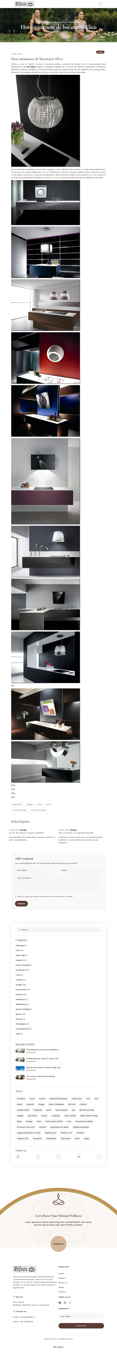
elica (39, 804)
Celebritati (20, 970)
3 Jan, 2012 (16, 54)
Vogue (86, 1139)
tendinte (80, 1133)
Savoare (19, 1019)
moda (19, 1121)
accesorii (21, 1099)
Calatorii (19, 960)
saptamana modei (81, 1127)
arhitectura (77, 1099)
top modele (51, 1139)
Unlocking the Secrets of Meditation (42, 1050)
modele (29, 1121)
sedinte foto (66, 1133)
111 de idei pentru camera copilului (26, 832)
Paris (39, 1121)
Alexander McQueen (58, 1099)
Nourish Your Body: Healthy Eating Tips (43, 1067)
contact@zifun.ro (27, 1317)
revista (42, 1127)
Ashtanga (20, 945)
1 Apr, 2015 (14, 830)
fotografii (37, 1110)
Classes (61, 1278)
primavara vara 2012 (26, 1127)
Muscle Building (23, 1009)
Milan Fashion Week (89, 1116)
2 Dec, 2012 (63, 830)
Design (47, 22)
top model (37, 1139)
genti (48, 1110)
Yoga (18, 1034)
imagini (20, 1116)
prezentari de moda (84, 1121)
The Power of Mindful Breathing (40, 1076)
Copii (18, 975)
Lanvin (44, 1116)
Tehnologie (20, 1024)
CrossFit (19, 980)
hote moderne (19, 810)
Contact (62, 1292)
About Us (62, 1283)
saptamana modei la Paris (28, 1133)
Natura (19, 1014)
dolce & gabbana (56, 1104)
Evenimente (21, 989)
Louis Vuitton (70, 1116)
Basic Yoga (20, 955)
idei (73, 1110)
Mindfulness (21, 1004)
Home (61, 1273)
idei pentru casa (38, 810)
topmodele (65, 1139)
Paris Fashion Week (54, 1121)
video (77, 1139)
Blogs (61, 1287)
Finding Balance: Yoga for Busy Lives (42, 1058)
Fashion (19, 994)
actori (32, 1099)
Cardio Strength (23, 965)
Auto (18, 950)
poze (69, 1121)
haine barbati (61, 1110)
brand (19, 1104)
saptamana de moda (59, 1127)
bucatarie (17, 804)
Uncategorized (22, 1029)
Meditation (20, 999)
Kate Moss (32, 1116)
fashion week (23, 1110)
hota (49, 804)
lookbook (55, 1116)
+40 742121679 (26, 1322)
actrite (42, 1099)
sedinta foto (50, 1133)
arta (88, 1099)
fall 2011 (72, 1104)
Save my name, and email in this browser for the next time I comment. (45, 896)
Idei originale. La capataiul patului (76, 832)
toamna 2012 (22, 1139)
